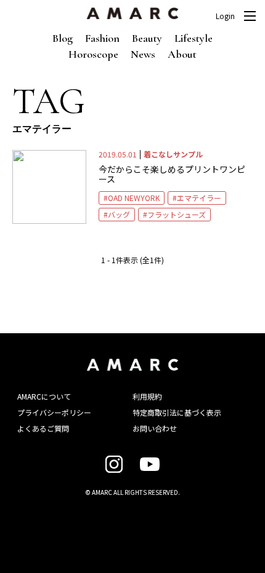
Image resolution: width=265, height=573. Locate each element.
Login (225, 16)
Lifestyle (193, 38)
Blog (62, 38)
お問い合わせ (154, 428)
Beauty (147, 38)
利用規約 (147, 396)
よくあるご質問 (43, 428)
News (143, 54)
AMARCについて (44, 396)
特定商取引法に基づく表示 (176, 412)
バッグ (119, 214)
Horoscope (93, 54)
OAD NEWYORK (134, 197)
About (182, 54)
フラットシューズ (176, 214)
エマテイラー (199, 197)
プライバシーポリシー (54, 412)
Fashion (102, 38)
